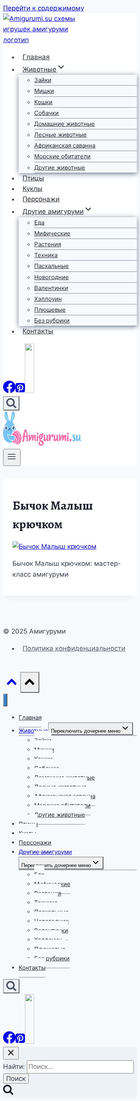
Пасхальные (51, 266)
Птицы (33, 178)
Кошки (43, 102)
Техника (46, 255)
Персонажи (41, 199)
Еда (39, 222)
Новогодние (51, 277)
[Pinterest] (20, 391)
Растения (47, 244)
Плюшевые (50, 309)
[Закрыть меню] (5, 700)
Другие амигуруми (45, 851)
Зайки (42, 80)
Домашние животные (64, 123)
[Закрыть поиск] (11, 1053)
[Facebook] (9, 391)
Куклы (32, 188)
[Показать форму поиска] (11, 403)
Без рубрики (52, 320)
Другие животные (59, 167)
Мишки (44, 90)
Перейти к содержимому (43, 8)
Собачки (46, 113)
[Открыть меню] (12, 457)
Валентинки (51, 288)
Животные (33, 730)
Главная (36, 57)
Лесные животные (60, 134)
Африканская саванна (64, 145)
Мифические (52, 233)
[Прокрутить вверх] (11, 684)
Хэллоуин (48, 298)
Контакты (38, 331)
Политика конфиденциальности (74, 648)
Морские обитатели (62, 156)
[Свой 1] (29, 391)
